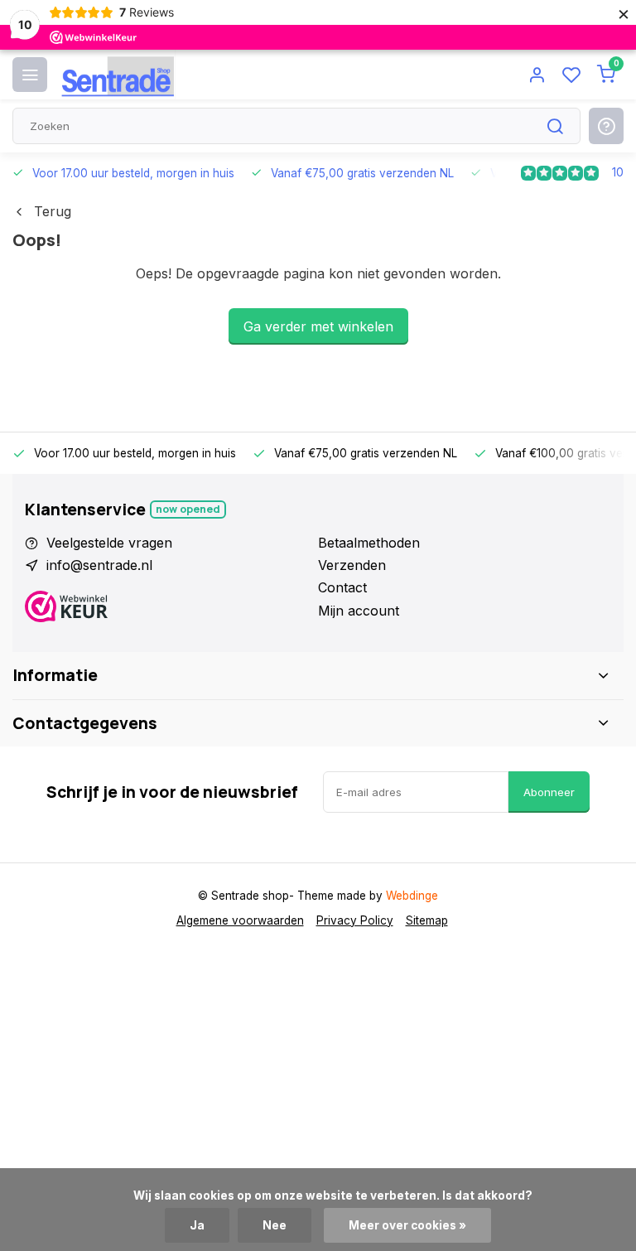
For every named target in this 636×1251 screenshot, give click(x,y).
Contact (342, 587)
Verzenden (352, 565)
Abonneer (549, 792)
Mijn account (358, 610)
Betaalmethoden (369, 542)
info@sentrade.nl (99, 565)
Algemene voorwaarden (240, 920)
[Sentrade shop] (118, 74)
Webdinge (412, 895)
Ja (197, 1225)
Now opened (188, 509)
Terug (52, 211)
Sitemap (427, 920)
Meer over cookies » (407, 1225)
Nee (275, 1225)
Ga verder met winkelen (318, 326)
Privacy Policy (354, 920)
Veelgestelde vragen (109, 542)
